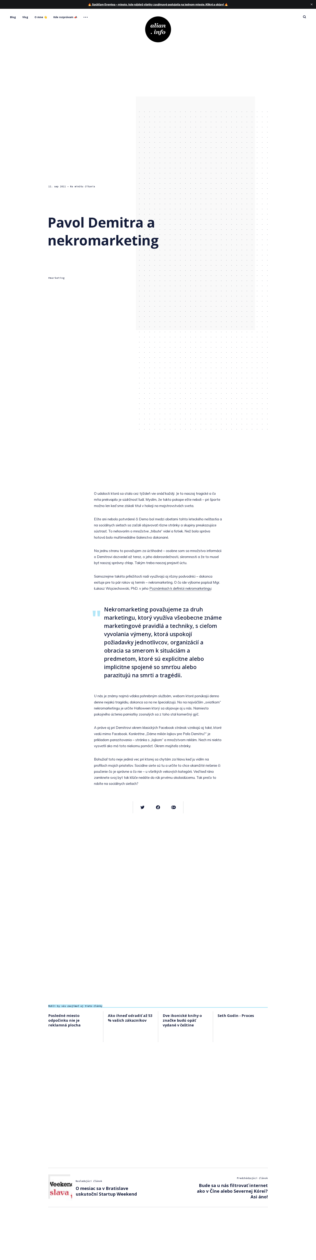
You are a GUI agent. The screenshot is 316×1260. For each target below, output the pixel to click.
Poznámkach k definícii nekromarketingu (180, 588)
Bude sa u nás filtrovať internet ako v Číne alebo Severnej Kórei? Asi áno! (232, 1191)
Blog (13, 17)
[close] (312, 4)
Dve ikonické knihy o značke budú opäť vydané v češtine (182, 1020)
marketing (57, 277)
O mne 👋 (41, 17)
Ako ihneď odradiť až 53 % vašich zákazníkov (130, 1018)
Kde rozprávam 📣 (65, 17)
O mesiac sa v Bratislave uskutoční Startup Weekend (106, 1191)
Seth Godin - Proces (236, 1015)
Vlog (25, 17)
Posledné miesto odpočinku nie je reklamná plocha (64, 1020)
